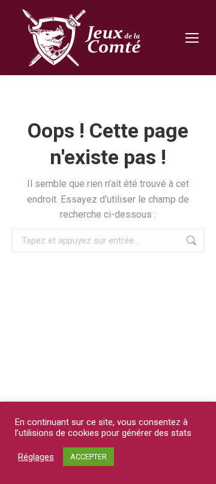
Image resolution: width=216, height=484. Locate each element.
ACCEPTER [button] (88, 456)
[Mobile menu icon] (192, 38)
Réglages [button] (36, 457)
